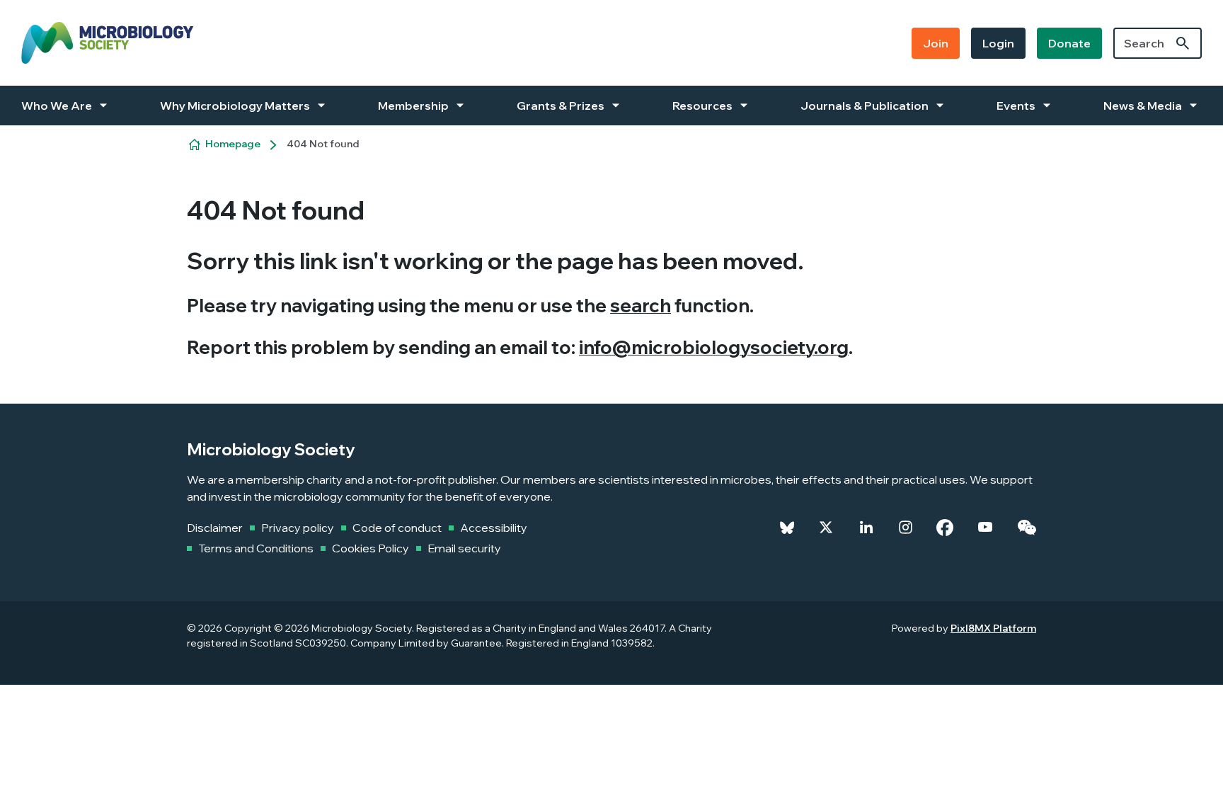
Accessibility (493, 527)
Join (935, 43)
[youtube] (985, 527)
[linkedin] (866, 527)
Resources (702, 105)
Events (1016, 105)
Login (998, 43)
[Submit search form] (1182, 43)
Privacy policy (297, 527)
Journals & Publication (864, 105)
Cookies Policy (370, 548)
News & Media (1142, 105)
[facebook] (944, 527)
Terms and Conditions (256, 548)
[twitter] (825, 527)
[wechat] (1026, 527)
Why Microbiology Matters (235, 105)
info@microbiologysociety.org (714, 347)
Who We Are (56, 105)
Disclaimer (215, 527)
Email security (464, 548)
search (640, 305)
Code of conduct (397, 527)
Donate (1069, 43)
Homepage (232, 143)
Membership (413, 105)
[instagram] (905, 527)
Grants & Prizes (560, 105)
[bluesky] (787, 527)
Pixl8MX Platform (993, 628)
